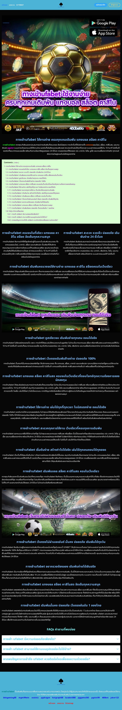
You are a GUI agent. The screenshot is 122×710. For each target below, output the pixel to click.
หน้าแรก (4, 5)
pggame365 (83, 697)
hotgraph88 (57, 697)
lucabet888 (70, 697)
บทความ (12, 5)
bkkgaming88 (9, 697)
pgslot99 (95, 697)
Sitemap (20, 5)
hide (16, 162)
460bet (105, 697)
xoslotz (35, 697)
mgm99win (24, 697)
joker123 (114, 697)
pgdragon (45, 697)
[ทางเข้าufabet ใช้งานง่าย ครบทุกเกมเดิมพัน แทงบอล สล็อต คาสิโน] (61, 5)
